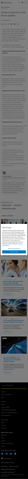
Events (2, 397)
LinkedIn (11, 454)
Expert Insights (7, 385)
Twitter (7, 454)
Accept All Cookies (14, 251)
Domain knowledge (6, 205)
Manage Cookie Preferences (14, 248)
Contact (3, 446)
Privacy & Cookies (14, 466)
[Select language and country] (23, 2)
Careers (3, 422)
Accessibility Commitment (7, 472)
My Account (4, 435)
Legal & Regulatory (5, 415)
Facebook (2, 454)
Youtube (15, 454)
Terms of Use (4, 466)
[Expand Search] (19, 2)
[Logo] (7, 2)
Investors (3, 425)
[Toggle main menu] (26, 2)
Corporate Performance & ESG (8, 410)
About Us (3, 391)
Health (2, 404)
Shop (2, 438)
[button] (2, 24)
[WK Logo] (6, 458)
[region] (14, 239)
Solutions (3, 401)
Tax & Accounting (5, 407)
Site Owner (3, 428)
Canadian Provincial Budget (8, 208)
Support (3, 440)
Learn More (6, 294)
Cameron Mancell (6, 20)
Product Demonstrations (7, 443)
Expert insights (17, 205)
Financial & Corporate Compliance (9, 412)
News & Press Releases (6, 394)
